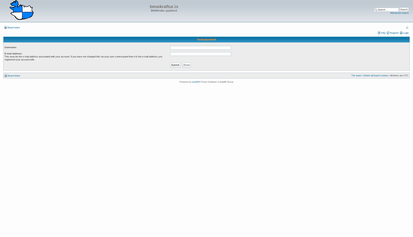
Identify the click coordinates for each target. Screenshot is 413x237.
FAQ (383, 33)
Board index (14, 27)
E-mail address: (13, 53)
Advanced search (399, 13)
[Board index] (21, 10)
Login (406, 33)
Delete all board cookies (375, 75)
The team (356, 75)
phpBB (195, 82)
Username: (11, 47)
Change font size (407, 27)
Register (394, 33)
